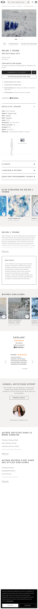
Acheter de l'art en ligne (8, 6)
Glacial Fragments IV (14, 218)
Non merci (27, 605)
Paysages (9, 118)
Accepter (10, 605)
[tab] (19, 106)
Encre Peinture (6, 474)
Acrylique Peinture (8, 468)
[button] (36, 2)
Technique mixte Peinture (10, 477)
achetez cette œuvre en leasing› (17, 92)
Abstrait (8, 115)
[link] (28, 2)
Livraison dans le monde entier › (13, 84)
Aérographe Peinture (8, 471)
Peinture (19, 6)
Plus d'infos (9, 601)
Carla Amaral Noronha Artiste (11, 449)
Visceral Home (14, 323)
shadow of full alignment (14, 320)
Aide (4, 43)
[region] (19, 361)
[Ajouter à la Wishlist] (34, 72)
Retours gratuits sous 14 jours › (12, 82)
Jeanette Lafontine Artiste (10, 446)
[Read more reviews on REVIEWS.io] (19, 348)
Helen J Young (11, 51)
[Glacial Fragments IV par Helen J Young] (19, 206)
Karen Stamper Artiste (9, 443)
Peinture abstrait (29, 6)
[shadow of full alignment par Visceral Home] (19, 308)
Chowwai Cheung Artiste (10, 440)
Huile (14, 113)
